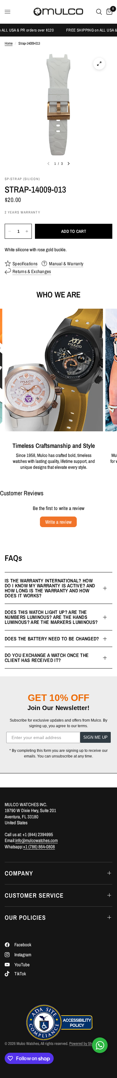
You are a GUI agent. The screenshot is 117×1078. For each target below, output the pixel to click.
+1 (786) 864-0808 (39, 846)
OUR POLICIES (25, 917)
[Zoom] (99, 64)
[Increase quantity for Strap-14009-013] (27, 231)
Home (8, 43)
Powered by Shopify (84, 1043)
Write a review (58, 521)
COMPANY (19, 873)
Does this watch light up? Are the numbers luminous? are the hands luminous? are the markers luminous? (51, 617)
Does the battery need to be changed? (52, 638)
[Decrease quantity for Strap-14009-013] (9, 231)
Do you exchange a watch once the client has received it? (47, 658)
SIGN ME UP (95, 737)
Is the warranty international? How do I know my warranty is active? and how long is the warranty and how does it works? (50, 588)
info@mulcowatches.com (36, 840)
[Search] (99, 11)
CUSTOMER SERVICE (34, 895)
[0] (108, 11)
